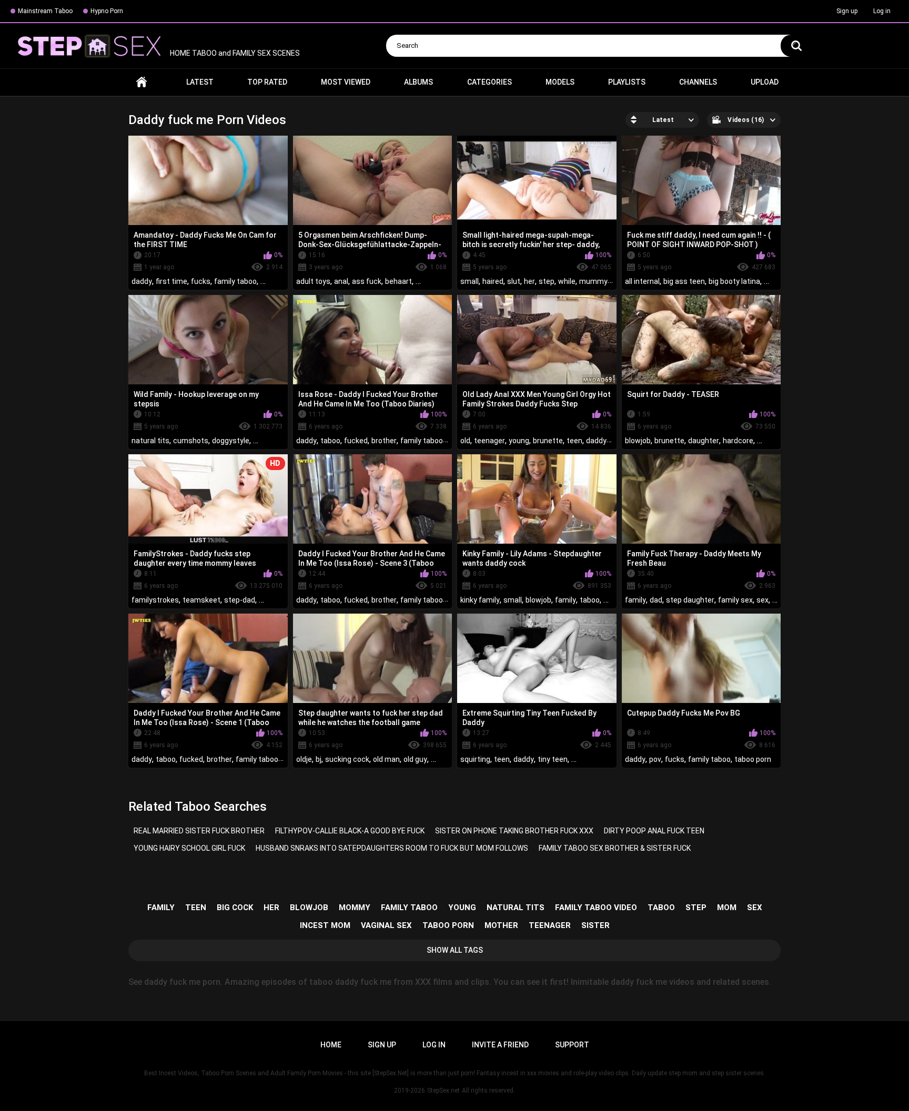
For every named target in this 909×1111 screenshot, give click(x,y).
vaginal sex (386, 925)
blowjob (638, 440)
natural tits (150, 440)
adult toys (313, 281)
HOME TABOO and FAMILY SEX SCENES (234, 53)
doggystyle (230, 440)
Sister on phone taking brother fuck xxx (514, 831)
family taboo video (596, 907)
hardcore (738, 440)
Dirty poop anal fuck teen (654, 831)
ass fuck (366, 281)
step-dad (239, 600)
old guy (415, 759)
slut (513, 281)
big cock (235, 907)
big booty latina (734, 281)
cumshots (190, 440)
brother (384, 440)
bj (318, 759)
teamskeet (201, 600)
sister (595, 925)
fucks (200, 281)
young (519, 440)
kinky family (480, 600)
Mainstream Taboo (45, 11)
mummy (593, 281)
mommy (354, 907)
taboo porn (752, 759)
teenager (489, 440)
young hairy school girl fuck (189, 848)
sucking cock (347, 759)
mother (501, 925)
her (529, 281)
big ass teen (684, 281)
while (566, 281)
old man (386, 759)
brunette (548, 440)
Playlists (626, 82)
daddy (142, 281)
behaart (398, 281)
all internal (642, 281)
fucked (356, 440)
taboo (330, 440)
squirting (475, 759)
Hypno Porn (106, 11)
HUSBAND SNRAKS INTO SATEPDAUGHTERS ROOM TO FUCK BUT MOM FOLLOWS (392, 848)
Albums (418, 82)
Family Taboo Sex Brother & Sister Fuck (615, 848)
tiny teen (553, 759)
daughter (703, 440)
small (469, 281)
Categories (489, 82)
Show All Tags (455, 950)
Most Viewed (345, 82)
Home (141, 82)
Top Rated (267, 82)
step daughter (690, 600)
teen (574, 440)
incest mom (325, 925)
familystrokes (155, 600)
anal (341, 281)
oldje (304, 759)
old (465, 440)
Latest (200, 82)
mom (726, 907)
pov (655, 759)
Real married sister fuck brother (199, 831)
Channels (698, 82)
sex (762, 600)
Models (560, 82)
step (546, 281)
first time (171, 281)
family (565, 600)
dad (656, 600)
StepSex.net (443, 1090)
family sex (735, 600)
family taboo (235, 281)
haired (492, 281)
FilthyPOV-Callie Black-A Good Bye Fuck (350, 831)
